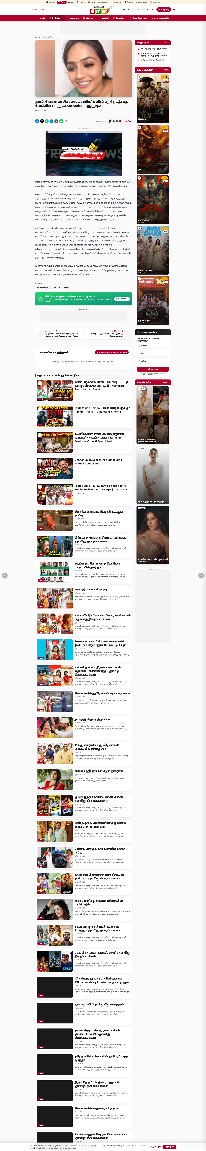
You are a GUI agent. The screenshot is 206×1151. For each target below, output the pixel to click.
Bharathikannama (43, 287)
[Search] (153, 9)
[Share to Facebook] (37, 121)
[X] (129, 9)
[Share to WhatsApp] (47, 121)
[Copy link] (66, 121)
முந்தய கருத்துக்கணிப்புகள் (152, 374)
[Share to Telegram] (51, 121)
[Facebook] (124, 9)
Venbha (57, 287)
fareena (67, 287)
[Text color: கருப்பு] (110, 121)
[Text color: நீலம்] (114, 121)
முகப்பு (38, 37)
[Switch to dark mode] (148, 9)
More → (166, 43)
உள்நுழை (165, 9)
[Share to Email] (56, 121)
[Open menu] (174, 9)
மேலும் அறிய (155, 1147)
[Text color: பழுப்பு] (117, 121)
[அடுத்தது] (201, 575)
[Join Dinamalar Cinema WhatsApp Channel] (143, 9)
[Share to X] (42, 121)
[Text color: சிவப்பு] (120, 121)
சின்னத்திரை (48, 37)
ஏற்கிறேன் (169, 1147)
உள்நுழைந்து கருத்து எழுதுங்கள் (113, 352)
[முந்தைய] (5, 575)
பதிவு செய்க (152, 369)
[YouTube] (133, 9)
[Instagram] (138, 9)
